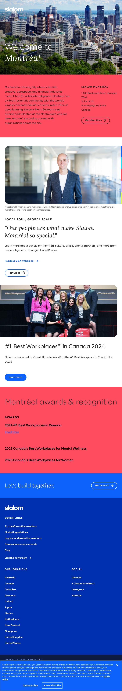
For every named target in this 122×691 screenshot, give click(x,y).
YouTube (77, 595)
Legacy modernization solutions (23, 538)
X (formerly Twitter (83, 584)
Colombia (10, 589)
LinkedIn (77, 578)
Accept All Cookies (52, 685)
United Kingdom (14, 637)
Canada (9, 584)
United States (13, 643)
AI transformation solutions (21, 526)
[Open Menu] (114, 9)
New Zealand (12, 625)
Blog (7, 550)
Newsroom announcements (21, 544)
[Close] (117, 665)
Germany (10, 595)
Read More (12, 432)
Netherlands (12, 619)
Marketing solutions (16, 532)
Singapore (11, 631)
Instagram (78, 589)
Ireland (9, 601)
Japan (8, 607)
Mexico (9, 613)
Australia (10, 578)
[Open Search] (103, 9)
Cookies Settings (30, 685)
